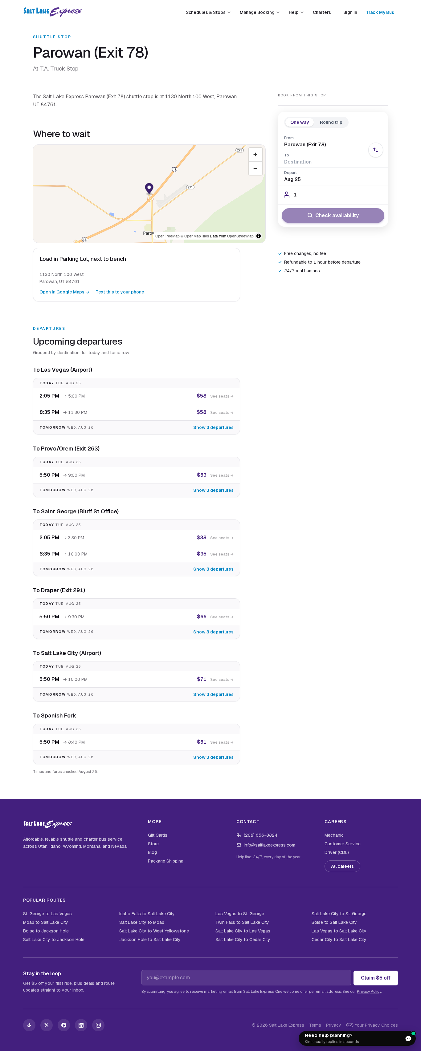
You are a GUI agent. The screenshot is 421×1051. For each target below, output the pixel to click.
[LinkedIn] (81, 1025)
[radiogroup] (316, 121)
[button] (149, 189)
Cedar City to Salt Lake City (339, 939)
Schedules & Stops (206, 12)
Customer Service (343, 844)
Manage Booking (257, 12)
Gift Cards (157, 835)
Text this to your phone (120, 292)
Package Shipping (165, 861)
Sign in (350, 12)
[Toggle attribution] (258, 236)
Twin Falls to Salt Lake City (242, 922)
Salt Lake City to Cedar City (242, 939)
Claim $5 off (375, 978)
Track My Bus (380, 12)
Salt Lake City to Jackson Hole (53, 939)
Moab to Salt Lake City (45, 922)
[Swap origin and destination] (375, 150)
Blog (152, 852)
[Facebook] (64, 1025)
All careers (342, 866)
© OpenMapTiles (195, 235)
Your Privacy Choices (376, 1025)
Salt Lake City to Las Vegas (242, 931)
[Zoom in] (255, 154)
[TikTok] (29, 1025)
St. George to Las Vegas (47, 913)
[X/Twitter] (46, 1025)
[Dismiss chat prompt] (393, 1038)
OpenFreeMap (167, 235)
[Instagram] (98, 1025)
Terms (315, 1025)
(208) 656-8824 (260, 835)
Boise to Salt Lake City (334, 922)
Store (153, 844)
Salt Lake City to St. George (339, 913)
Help (294, 12)
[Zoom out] (255, 168)
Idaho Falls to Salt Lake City (147, 913)
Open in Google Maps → (64, 292)
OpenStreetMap (240, 235)
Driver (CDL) (337, 852)
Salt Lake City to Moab (141, 922)
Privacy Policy (369, 991)
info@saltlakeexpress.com (269, 845)
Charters (322, 12)
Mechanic (334, 835)
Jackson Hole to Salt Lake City (150, 939)
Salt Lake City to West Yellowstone (154, 931)
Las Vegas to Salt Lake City (339, 931)
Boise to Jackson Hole (46, 931)
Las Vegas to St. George (239, 913)
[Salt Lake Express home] (52, 12)
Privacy (333, 1025)
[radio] (299, 122)
